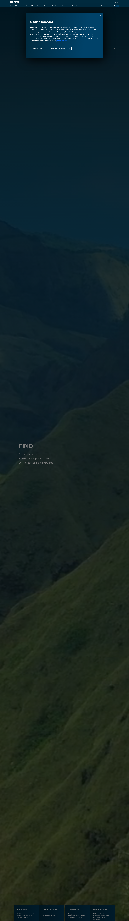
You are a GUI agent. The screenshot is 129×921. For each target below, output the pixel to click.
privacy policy (61, 41)
